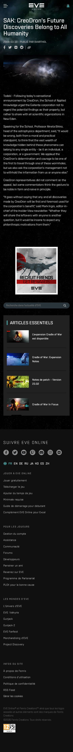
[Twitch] (32, 452)
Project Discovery (13, 644)
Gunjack (8, 618)
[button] (68, 5)
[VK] (59, 452)
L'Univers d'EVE (12, 606)
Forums (8, 552)
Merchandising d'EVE (15, 638)
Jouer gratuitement (15, 480)
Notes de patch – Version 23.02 (46, 381)
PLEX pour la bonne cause (18, 584)
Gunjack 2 (9, 625)
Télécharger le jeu (14, 486)
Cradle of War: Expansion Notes (46, 359)
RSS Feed (9, 690)
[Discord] (41, 452)
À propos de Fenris (14, 670)
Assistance (9, 540)
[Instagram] (50, 452)
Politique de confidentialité (19, 683)
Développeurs (11, 559)
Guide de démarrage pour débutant (24, 506)
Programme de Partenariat (19, 578)
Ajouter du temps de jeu (17, 493)
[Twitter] (15, 452)
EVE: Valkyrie (11, 612)
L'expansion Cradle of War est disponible (47, 336)
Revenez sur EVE (13, 572)
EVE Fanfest (10, 631)
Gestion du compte (14, 533)
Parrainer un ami (13, 565)
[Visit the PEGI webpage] (9, 728)
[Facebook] (6, 452)
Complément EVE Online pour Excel (24, 512)
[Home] (36, 8)
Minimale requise (13, 499)
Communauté (11, 546)
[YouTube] (23, 452)
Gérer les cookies (13, 696)
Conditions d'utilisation (17, 677)
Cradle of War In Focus (45, 404)
